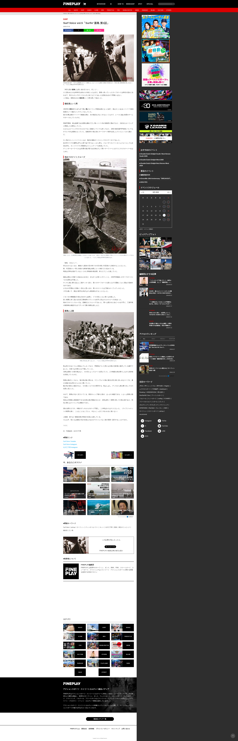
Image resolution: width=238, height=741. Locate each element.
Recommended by (122, 516)
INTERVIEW (101, 4)
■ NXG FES (143, 182)
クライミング (164, 405)
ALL (70, 10)
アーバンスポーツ (157, 395)
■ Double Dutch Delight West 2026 (151, 160)
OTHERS (168, 10)
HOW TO (121, 4)
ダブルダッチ (153, 405)
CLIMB (96, 10)
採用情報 (91, 728)
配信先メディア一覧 (100, 719)
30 (168, 219)
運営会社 (84, 728)
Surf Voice (66, 527)
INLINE (153, 10)
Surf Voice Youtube (69, 441)
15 (164, 211)
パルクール (142, 398)
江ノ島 (71, 530)
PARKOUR (145, 10)
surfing (160, 398)
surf (65, 19)
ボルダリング (143, 405)
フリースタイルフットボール (148, 401)
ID (111, 4)
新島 (115, 527)
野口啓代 (160, 392)
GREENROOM (151, 392)
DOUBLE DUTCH (127, 10)
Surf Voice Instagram (70, 444)
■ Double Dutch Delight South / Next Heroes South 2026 (154, 155)
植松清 (65, 530)
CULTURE (160, 10)
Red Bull (151, 408)
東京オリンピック (124, 527)
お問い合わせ (126, 728)
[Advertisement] (82, 601)
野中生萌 (160, 386)
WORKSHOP (130, 4)
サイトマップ (115, 728)
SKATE (76, 10)
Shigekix (166, 386)
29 (164, 219)
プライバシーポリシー (103, 728)
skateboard (163, 389)
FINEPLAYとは (75, 728)
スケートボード (153, 411)
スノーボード (152, 398)
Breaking (142, 392)
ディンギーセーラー (91, 527)
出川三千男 (109, 527)
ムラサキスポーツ (145, 389)
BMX (102, 10)
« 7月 (142, 192)
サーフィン (80, 527)
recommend (143, 414)
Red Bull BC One (144, 395)
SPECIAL (150, 4)
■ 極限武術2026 (144, 175)
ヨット (102, 527)
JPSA (141, 386)
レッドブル (151, 386)
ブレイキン (159, 408)
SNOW (137, 10)
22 (164, 215)
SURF (82, 10)
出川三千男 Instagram (70, 447)
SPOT (140, 4)
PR (146, 386)
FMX (118, 10)
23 (168, 215)
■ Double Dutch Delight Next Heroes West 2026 (154, 164)
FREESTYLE (110, 10)
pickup (73, 527)
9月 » (169, 192)
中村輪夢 (155, 389)
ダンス (161, 401)
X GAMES (167, 398)
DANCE (89, 10)
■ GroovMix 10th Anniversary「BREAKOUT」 (155, 178)
